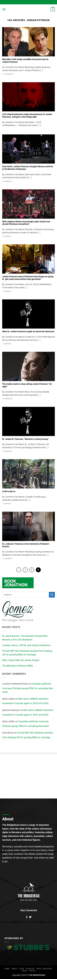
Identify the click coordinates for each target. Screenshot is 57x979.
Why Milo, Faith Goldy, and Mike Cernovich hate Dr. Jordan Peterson (25, 60)
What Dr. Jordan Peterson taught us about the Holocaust (28, 331)
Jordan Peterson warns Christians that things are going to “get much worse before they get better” (27, 277)
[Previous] (18, 569)
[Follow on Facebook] (27, 917)
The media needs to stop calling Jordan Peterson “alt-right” (27, 385)
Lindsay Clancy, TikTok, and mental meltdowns (26, 645)
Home (7, 969)
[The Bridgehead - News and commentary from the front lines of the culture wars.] (28, 9)
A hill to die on (8, 491)
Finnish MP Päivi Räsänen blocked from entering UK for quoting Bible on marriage (27, 653)
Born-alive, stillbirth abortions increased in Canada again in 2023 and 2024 (25, 701)
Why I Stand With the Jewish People (20, 660)
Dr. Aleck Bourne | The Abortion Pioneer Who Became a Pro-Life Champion (25, 638)
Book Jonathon (44, 969)
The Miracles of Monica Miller (17, 665)
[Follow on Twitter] (30, 917)
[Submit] (52, 595)
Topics (32, 971)
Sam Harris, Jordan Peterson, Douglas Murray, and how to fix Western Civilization (27, 167)
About (15, 969)
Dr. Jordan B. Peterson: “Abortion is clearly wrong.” (25, 439)
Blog (21, 969)
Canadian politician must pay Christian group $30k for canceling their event (27, 687)
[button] (4, 9)
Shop (24, 971)
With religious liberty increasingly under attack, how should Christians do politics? (26, 222)
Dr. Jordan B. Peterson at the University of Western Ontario (25, 545)
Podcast (30, 969)
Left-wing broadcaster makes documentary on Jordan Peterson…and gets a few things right (27, 115)
